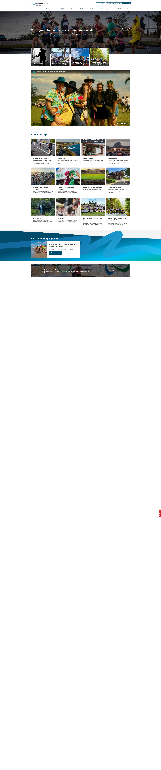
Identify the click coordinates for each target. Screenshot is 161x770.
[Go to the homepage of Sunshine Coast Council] (49, 3)
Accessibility (101, 3)
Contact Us (111, 3)
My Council (119, 3)
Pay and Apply (127, 3)
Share (125, 29)
